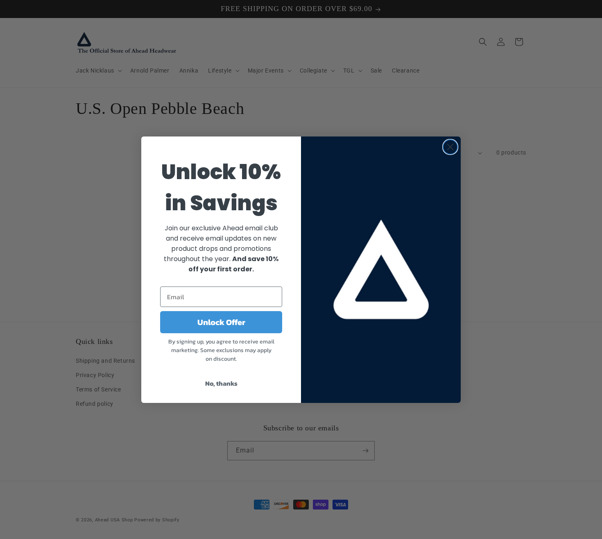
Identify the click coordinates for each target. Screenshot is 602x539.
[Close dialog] (450, 147)
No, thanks (221, 383)
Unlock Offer (221, 322)
